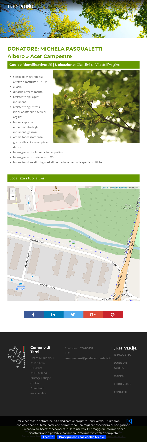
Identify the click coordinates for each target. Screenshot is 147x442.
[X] (129, 421)
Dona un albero (120, 365)
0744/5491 (86, 348)
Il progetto (122, 354)
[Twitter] (73, 315)
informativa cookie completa (98, 433)
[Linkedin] (54, 315)
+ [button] (12, 191)
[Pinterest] (113, 315)
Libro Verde (122, 384)
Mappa (119, 376)
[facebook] (34, 315)
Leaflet (105, 187)
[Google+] (93, 315)
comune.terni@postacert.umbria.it (88, 358)
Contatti (120, 392)
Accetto (47, 437)
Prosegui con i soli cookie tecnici (82, 437)
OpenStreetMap (119, 187)
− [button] (12, 196)
